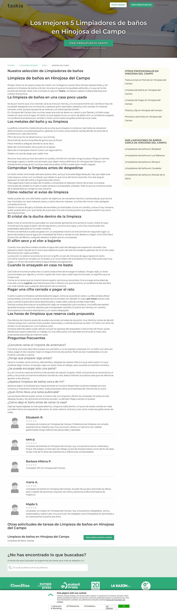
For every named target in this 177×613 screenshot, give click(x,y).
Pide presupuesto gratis (88, 43)
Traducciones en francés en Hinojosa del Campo (145, 82)
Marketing (57, 608)
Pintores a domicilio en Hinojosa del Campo (143, 118)
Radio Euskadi (70, 585)
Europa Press (45, 585)
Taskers (11, 65)
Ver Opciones (109, 607)
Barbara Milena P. (38, 461)
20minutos (95, 585)
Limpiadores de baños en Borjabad (143, 149)
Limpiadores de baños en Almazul (142, 162)
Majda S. (32, 504)
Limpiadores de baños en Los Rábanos (145, 155)
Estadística (90, 606)
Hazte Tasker (118, 5)
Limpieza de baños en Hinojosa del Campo (143, 92)
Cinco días (20, 585)
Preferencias (74, 606)
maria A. (32, 482)
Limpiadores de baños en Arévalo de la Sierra (145, 177)
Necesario (57, 606)
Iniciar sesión (162, 5)
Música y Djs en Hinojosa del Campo (143, 110)
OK (124, 606)
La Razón (120, 585)
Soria (44, 65)
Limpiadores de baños (28, 65)
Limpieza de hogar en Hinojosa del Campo (143, 102)
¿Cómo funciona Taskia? (39, 5)
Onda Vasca (145, 585)
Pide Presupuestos (141, 5)
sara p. (30, 439)
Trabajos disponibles (66, 5)
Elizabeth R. (34, 417)
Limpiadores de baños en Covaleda (143, 168)
